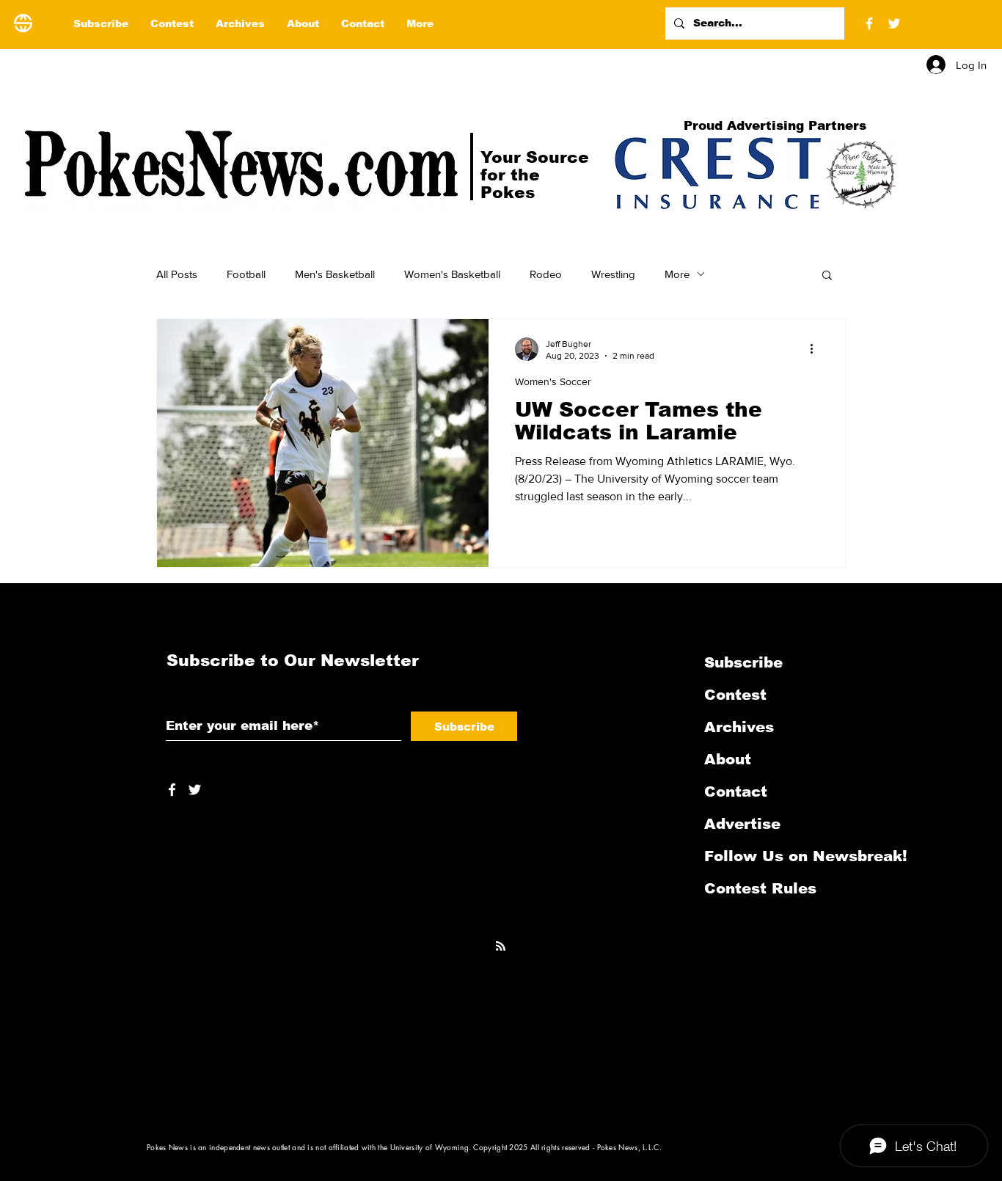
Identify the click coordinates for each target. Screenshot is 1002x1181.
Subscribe (743, 662)
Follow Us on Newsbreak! (782, 856)
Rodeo (546, 274)
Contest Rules (760, 888)
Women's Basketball (452, 274)
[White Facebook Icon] (172, 789)
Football (246, 274)
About (727, 759)
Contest (735, 695)
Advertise (742, 824)
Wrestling (613, 274)
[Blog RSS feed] (500, 947)
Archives (739, 727)
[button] (827, 276)
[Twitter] (894, 23)
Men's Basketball (335, 274)
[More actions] (816, 349)
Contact (735, 791)
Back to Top (23, 1115)
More (677, 274)
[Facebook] (869, 23)
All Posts (176, 274)
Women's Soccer (553, 381)
